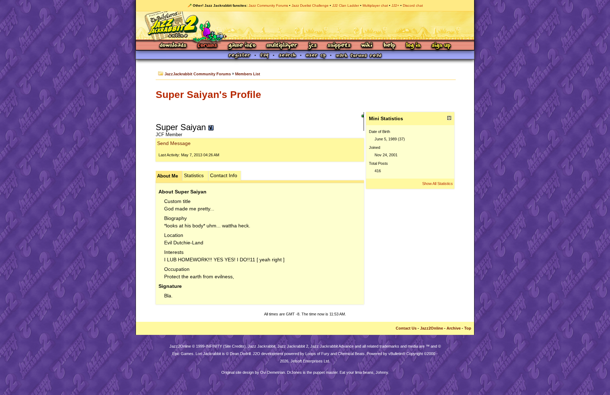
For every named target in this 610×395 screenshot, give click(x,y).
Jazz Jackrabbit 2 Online (305, 25)
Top (467, 328)
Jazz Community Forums (268, 5)
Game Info (241, 46)
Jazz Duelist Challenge (310, 5)
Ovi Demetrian (272, 372)
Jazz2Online (431, 328)
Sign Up (441, 46)
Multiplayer (281, 46)
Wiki (367, 46)
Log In (413, 46)
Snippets (339, 46)
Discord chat (413, 5)
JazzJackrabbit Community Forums (198, 74)
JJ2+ (395, 5)
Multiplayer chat (375, 5)
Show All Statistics (437, 183)
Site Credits (234, 346)
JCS (312, 46)
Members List (247, 74)
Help (389, 46)
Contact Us (406, 328)
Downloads (173, 46)
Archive (454, 328)
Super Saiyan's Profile (208, 94)
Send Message (174, 143)
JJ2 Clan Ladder (345, 5)
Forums (207, 46)
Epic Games (182, 354)
